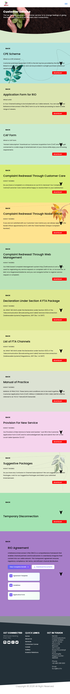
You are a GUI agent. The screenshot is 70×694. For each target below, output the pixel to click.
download (58, 73)
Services (28, 642)
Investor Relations (31, 652)
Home (27, 636)
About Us (28, 639)
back (8, 48)
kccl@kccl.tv (57, 668)
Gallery (27, 650)
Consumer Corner (31, 644)
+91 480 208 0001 (58, 663)
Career (27, 647)
